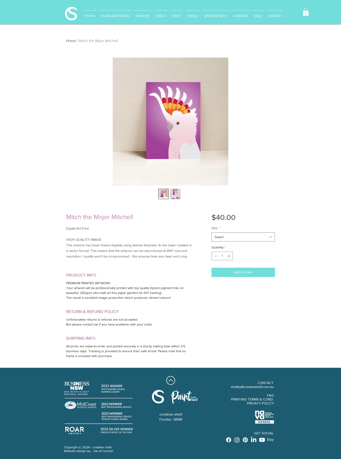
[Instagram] (237, 439)
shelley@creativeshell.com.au (252, 387)
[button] (305, 12)
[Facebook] (228, 439)
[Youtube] (262, 439)
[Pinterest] (245, 439)
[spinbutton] (222, 256)
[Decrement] (215, 256)
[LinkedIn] (253, 439)
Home (71, 41)
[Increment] (229, 256)
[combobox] (243, 236)
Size (216, 228)
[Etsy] (270, 439)
